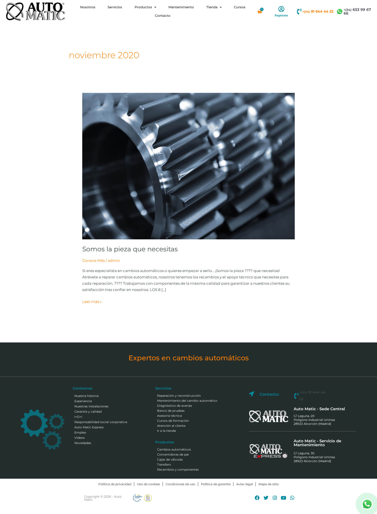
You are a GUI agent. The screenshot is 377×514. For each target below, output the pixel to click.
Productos (143, 7)
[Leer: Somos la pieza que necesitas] (188, 166)
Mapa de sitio (269, 484)
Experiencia (83, 401)
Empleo (80, 432)
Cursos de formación (173, 421)
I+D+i (78, 417)
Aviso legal (244, 484)
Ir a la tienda (166, 431)
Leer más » (92, 301)
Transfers (164, 464)
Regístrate (281, 15)
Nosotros (87, 7)
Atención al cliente (171, 426)
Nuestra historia (86, 396)
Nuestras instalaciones (91, 406)
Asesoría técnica (169, 416)
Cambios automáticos (174, 449)
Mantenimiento (181, 7)
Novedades (82, 443)
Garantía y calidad (88, 412)
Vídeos (79, 438)
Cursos (239, 7)
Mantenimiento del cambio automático (187, 401)
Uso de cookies (148, 484)
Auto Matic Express (89, 427)
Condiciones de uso (180, 484)
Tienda (212, 7)
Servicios (115, 7)
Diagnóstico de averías (174, 406)
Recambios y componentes (178, 469)
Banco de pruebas (171, 411)
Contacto (162, 16)
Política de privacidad (114, 484)
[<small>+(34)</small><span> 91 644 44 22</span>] (299, 12)
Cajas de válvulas (170, 459)
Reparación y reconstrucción (179, 396)
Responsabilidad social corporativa (100, 422)
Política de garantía (216, 484)
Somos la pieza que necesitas (130, 249)
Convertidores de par (173, 454)
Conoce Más (93, 260)
